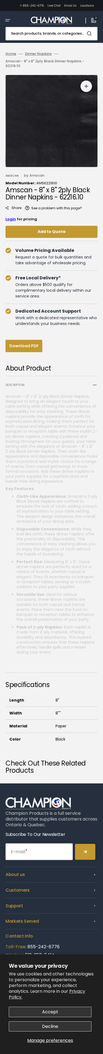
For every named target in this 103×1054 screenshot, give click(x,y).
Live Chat (54, 6)
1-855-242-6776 (32, 6)
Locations (87, 6)
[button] (8, 20)
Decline (50, 1026)
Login (10, 219)
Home (10, 54)
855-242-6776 (43, 947)
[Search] (90, 33)
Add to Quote (52, 231)
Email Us (70, 6)
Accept (50, 1012)
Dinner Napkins (38, 54)
